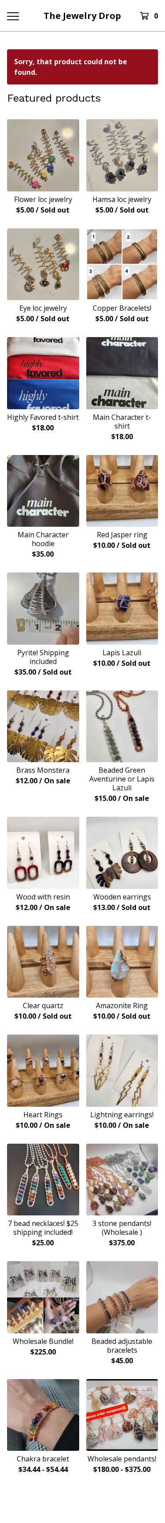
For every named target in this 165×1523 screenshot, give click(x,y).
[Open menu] (13, 16)
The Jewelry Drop (82, 16)
